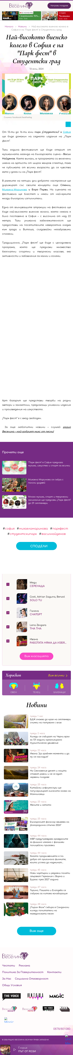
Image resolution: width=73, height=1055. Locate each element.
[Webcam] (59, 1049)
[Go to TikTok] (23, 1029)
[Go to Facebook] (4, 1029)
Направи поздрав (59, 6)
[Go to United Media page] (68, 1040)
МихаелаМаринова (33, 528)
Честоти (8, 965)
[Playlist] (68, 1049)
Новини (36, 705)
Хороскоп (35, 675)
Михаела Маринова (14, 189)
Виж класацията (36, 656)
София (67, 132)
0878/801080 (61, 1029)
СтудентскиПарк (23, 534)
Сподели (38, 546)
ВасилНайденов (53, 534)
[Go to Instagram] (13, 1029)
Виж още (37, 931)
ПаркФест (60, 528)
